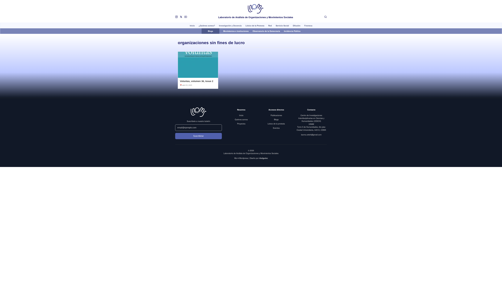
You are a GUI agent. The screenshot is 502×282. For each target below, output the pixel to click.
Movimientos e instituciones (236, 31)
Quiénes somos (241, 119)
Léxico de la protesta (276, 123)
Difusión (296, 25)
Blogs (276, 119)
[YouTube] (185, 17)
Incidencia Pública (292, 31)
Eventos (276, 128)
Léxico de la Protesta (255, 25)
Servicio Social (282, 25)
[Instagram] (176, 17)
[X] (181, 17)
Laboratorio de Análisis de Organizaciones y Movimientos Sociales (255, 17)
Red (270, 25)
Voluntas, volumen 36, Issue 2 (196, 81)
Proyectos (241, 123)
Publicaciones (276, 115)
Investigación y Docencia (230, 25)
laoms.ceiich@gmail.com (311, 134)
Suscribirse (198, 136)
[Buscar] (325, 17)
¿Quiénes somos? (207, 25)
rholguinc (263, 158)
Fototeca (308, 25)
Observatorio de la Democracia (266, 31)
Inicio (192, 25)
